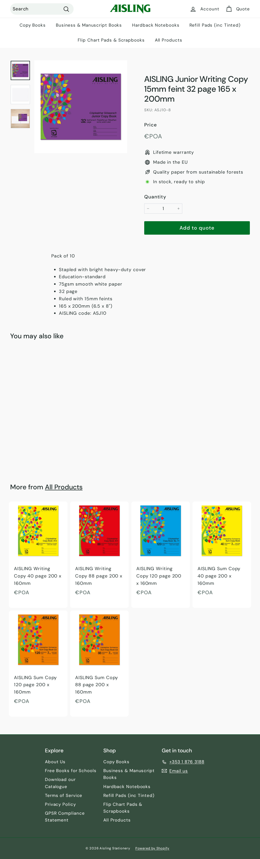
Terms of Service (63, 795)
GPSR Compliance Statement (65, 816)
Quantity (155, 197)
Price (150, 125)
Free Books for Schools (70, 770)
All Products (168, 40)
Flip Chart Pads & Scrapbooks (111, 40)
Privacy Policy (60, 804)
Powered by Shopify (152, 848)
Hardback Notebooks (155, 25)
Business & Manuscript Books (89, 25)
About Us (55, 761)
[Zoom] (80, 106)
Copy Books (33, 25)
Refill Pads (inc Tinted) (214, 25)
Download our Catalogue (60, 783)
